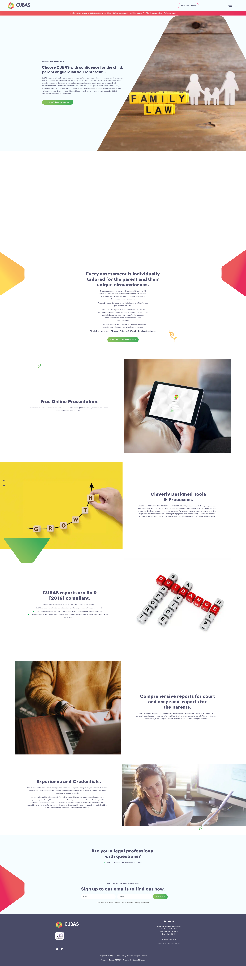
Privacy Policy (175, 943)
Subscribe (159, 896)
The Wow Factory (119, 956)
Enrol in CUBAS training (188, 5)
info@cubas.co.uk (94, 408)
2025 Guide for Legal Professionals (57, 102)
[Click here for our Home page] (18, 5)
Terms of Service (164, 943)
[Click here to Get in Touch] (4, 485)
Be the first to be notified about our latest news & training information (123, 902)
